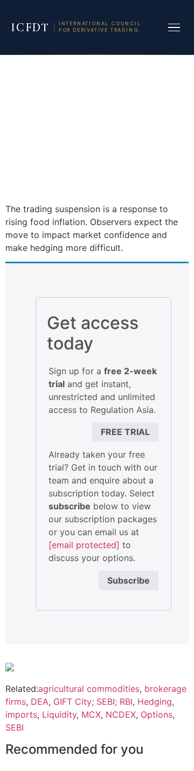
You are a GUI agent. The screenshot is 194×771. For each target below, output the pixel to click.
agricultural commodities (89, 688)
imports (21, 714)
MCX (91, 714)
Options (156, 714)
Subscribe (128, 580)
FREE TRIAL (125, 431)
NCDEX (121, 714)
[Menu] (174, 27)
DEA (39, 701)
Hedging (154, 701)
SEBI (14, 727)
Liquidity (59, 714)
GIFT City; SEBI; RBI (93, 701)
